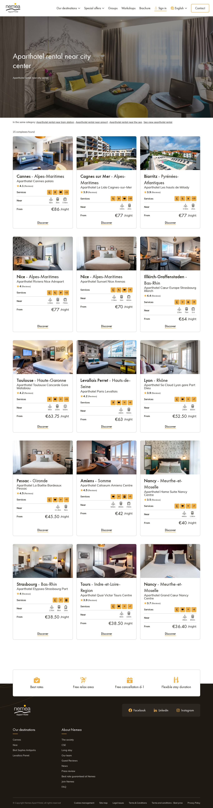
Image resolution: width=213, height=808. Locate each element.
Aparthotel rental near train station (55, 122)
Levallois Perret (21, 755)
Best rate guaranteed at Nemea (78, 776)
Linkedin (163, 710)
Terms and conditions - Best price (167, 803)
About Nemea (72, 729)
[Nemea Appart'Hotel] (13, 8)
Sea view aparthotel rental (158, 122)
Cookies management (84, 803)
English (179, 8)
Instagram (187, 710)
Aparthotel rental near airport (92, 122)
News (65, 765)
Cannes (17, 739)
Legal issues (118, 803)
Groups (113, 8)
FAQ (64, 786)
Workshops (128, 8)
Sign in (162, 8)
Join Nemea (68, 781)
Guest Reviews (69, 760)
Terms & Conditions (138, 803)
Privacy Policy (194, 803)
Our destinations (67, 8)
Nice (15, 745)
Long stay (67, 750)
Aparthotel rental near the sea (125, 122)
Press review (68, 771)
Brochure (144, 8)
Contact (200, 8)
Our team (67, 755)
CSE (64, 745)
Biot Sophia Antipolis (24, 750)
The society (68, 739)
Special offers (92, 8)
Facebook (139, 710)
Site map (103, 803)
